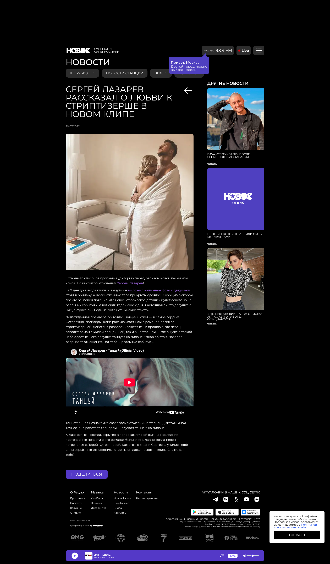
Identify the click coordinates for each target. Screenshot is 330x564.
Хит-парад (97, 498)
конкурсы (120, 512)
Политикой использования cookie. (295, 526)
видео (161, 73)
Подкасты (76, 503)
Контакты (144, 492)
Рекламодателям (147, 498)
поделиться (86, 474)
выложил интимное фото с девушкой (159, 290)
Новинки (96, 503)
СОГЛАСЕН (297, 535)
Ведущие (76, 507)
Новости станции (124, 73)
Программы (77, 498)
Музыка (97, 492)
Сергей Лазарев (130, 283)
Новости (121, 492)
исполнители (99, 507)
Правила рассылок (223, 519)
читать (212, 164)
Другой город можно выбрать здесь (189, 68)
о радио (77, 492)
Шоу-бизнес (82, 73)
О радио (75, 512)
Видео (118, 507)
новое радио (122, 498)
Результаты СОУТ (249, 519)
